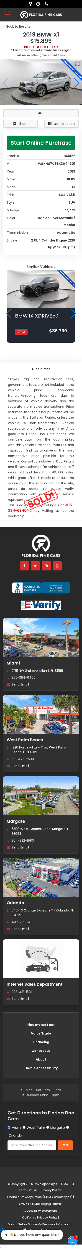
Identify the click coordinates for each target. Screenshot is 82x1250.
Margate (16, 821)
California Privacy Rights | (40, 1217)
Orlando (15, 903)
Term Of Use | (28, 1190)
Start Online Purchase (41, 143)
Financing (41, 1042)
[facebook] (24, 565)
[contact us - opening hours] (39, 4)
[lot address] (31, 4)
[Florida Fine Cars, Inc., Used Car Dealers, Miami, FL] (41, 589)
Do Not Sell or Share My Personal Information (40, 1224)
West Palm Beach (25, 740)
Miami (13, 663)
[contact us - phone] (48, 4)
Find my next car (41, 1024)
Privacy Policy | (51, 1190)
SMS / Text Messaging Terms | (40, 1204)
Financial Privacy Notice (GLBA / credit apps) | (40, 1197)
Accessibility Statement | (40, 1210)
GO (65, 1145)
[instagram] (46, 565)
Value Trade (41, 1033)
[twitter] (35, 565)
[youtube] (57, 565)
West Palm (36, 1127)
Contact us (41, 1050)
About (41, 1059)
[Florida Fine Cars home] (41, 548)
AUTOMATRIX (64, 1184)
